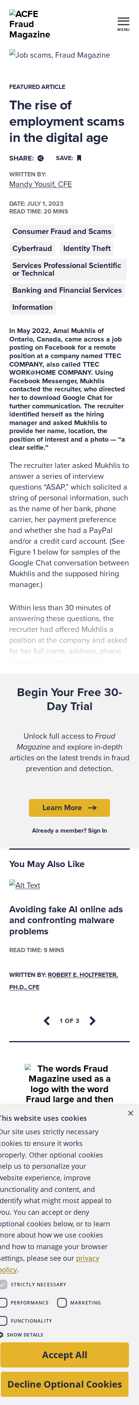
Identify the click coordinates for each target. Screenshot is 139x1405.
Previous (47, 1021)
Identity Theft (87, 248)
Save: (64, 158)
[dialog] (69, 1255)
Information (32, 307)
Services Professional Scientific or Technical (66, 269)
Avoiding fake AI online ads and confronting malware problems (66, 920)
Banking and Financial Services (67, 290)
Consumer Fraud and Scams (62, 231)
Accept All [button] (64, 1354)
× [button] (130, 1113)
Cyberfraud (32, 248)
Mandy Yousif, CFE (40, 184)
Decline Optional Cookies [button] (64, 1384)
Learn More (62, 808)
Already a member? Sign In (69, 831)
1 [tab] (70, 1021)
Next (92, 1021)
